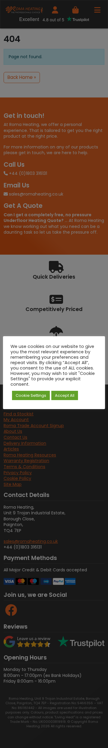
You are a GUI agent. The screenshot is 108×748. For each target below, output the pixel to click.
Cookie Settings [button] (31, 395)
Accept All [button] (64, 395)
